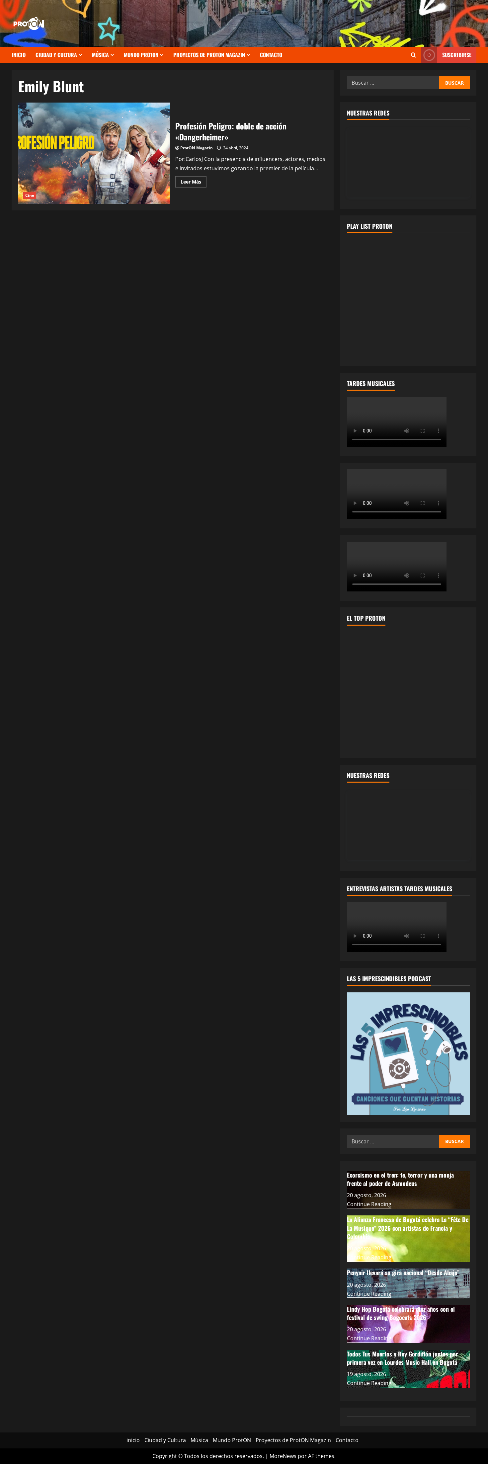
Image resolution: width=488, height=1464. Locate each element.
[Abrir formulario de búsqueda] (413, 54)
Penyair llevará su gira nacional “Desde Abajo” (403, 1272)
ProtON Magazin (196, 148)
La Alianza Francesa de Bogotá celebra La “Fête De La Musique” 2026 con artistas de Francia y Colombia (407, 1227)
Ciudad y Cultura (56, 55)
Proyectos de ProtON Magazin (209, 55)
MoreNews (283, 1456)
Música (100, 55)
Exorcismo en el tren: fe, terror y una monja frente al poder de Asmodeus (400, 1179)
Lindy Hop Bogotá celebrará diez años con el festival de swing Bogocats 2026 (401, 1313)
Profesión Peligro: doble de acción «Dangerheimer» (94, 153)
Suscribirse (456, 55)
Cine (29, 195)
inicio (19, 55)
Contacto (271, 55)
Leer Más (193, 183)
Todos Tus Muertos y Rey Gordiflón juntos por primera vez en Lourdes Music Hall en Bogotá (402, 1357)
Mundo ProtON (141, 55)
